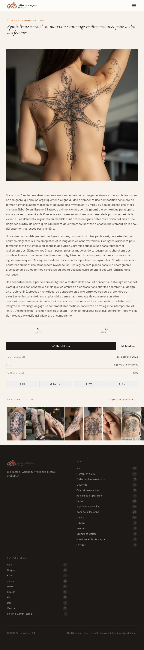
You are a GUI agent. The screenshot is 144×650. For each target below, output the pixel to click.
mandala (11, 209)
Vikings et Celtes (106, 533)
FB (23, 384)
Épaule (37, 592)
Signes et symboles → (123, 399)
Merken (130, 346)
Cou (37, 564)
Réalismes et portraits (106, 495)
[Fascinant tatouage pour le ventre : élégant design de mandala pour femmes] (131, 423)
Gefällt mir (63, 346)
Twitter (57, 384)
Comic (106, 517)
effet (115, 296)
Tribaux (106, 523)
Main (37, 586)
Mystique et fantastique (106, 539)
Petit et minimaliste (106, 490)
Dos (42, 20)
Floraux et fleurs (106, 474)
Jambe (37, 581)
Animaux (106, 528)
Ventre (37, 608)
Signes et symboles (21, 20)
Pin (124, 384)
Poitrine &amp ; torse (37, 613)
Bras (37, 575)
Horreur (106, 544)
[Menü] (133, 5)
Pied (37, 597)
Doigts (37, 570)
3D (106, 468)
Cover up (106, 484)
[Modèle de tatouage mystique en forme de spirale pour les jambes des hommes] (35, 423)
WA (90, 384)
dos (16, 195)
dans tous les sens (106, 512)
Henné (106, 501)
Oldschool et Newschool (106, 479)
